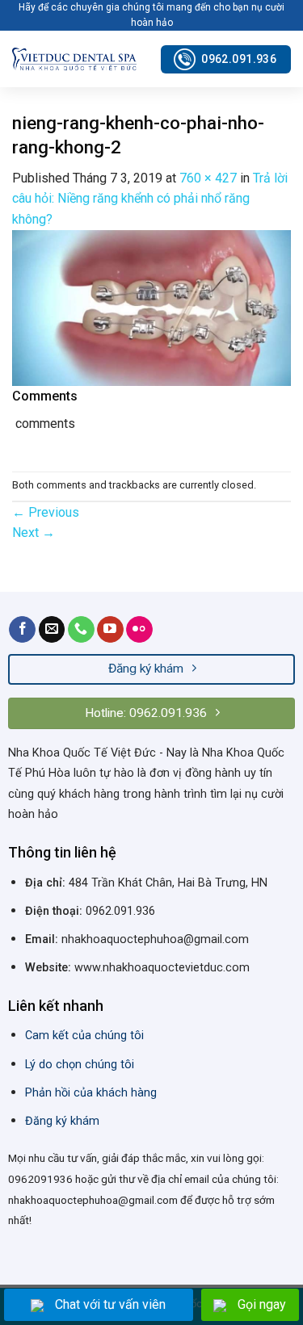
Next (33, 532)
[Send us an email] (52, 630)
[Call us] (81, 630)
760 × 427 (208, 178)
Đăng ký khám (62, 1121)
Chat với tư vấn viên (110, 1304)
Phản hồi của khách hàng (91, 1093)
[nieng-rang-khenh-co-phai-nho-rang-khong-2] (151, 307)
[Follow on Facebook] (22, 630)
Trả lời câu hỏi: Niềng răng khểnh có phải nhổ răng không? (150, 198)
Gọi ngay (262, 1304)
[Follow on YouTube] (110, 630)
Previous (45, 512)
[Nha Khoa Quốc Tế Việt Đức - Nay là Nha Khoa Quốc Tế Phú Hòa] (74, 59)
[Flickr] (139, 630)
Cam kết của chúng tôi (84, 1035)
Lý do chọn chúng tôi (79, 1064)
